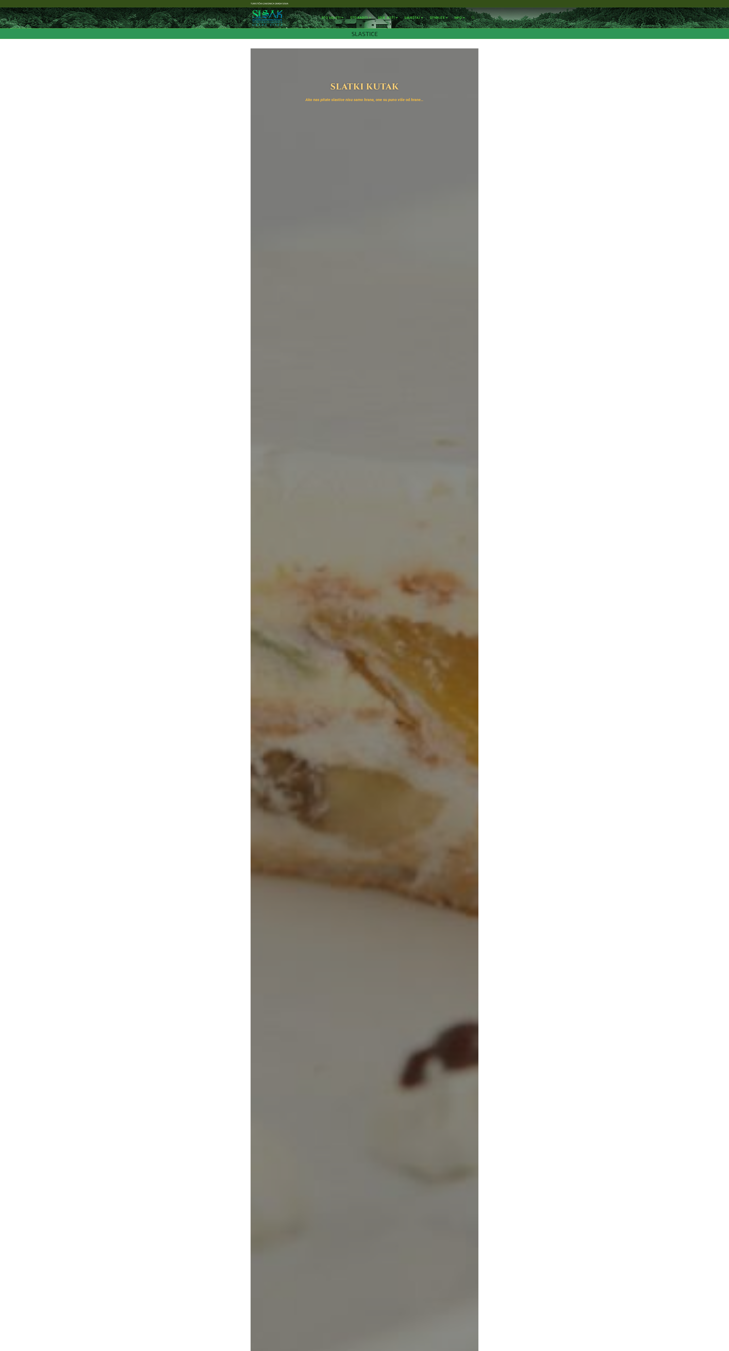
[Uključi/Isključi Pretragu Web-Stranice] (473, 17)
